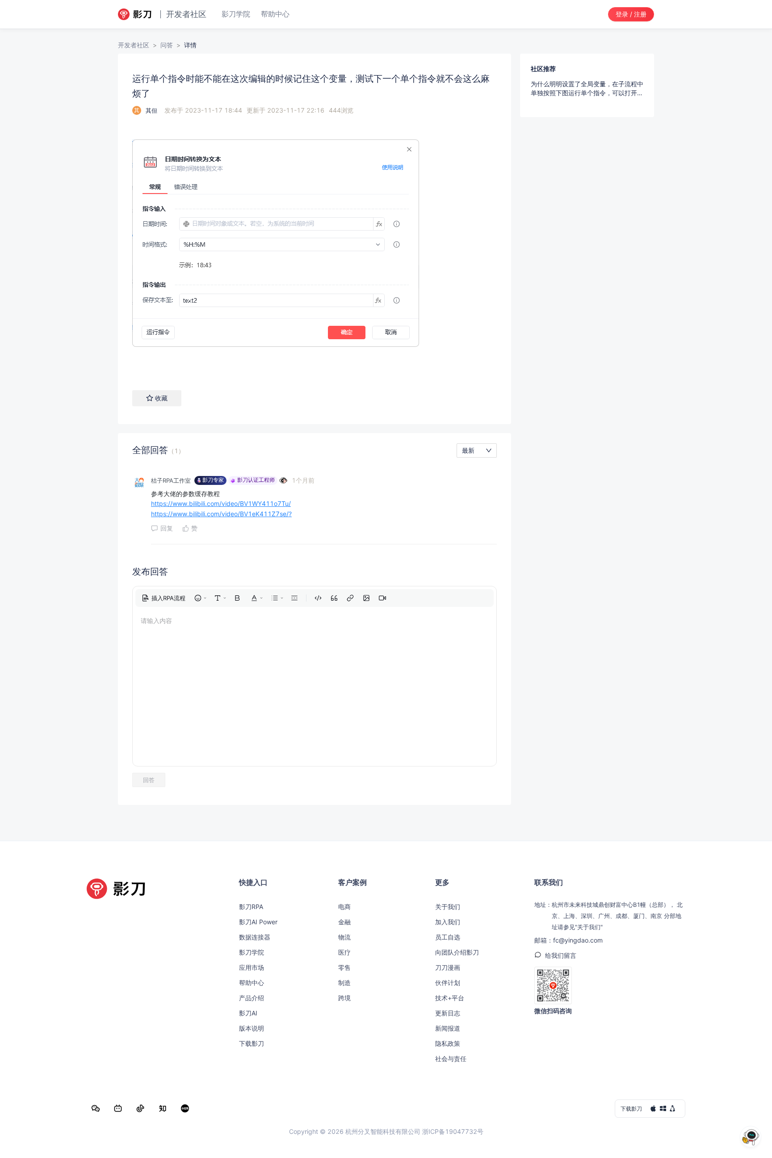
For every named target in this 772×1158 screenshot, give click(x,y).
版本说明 (251, 1028)
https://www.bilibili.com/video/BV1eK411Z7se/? (221, 514)
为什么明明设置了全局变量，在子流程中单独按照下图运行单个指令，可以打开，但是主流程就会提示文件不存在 (587, 88)
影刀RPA (251, 906)
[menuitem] (163, 598)
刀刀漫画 (447, 967)
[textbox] (314, 247)
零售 (344, 967)
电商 (344, 906)
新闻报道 (447, 1028)
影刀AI (248, 1013)
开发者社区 (133, 45)
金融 (344, 922)
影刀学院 (251, 952)
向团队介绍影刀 (457, 952)
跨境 (344, 998)
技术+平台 (449, 998)
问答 (166, 45)
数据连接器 (254, 937)
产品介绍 (251, 998)
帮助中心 (251, 982)
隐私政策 (447, 1043)
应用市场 (251, 967)
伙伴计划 (447, 982)
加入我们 (447, 922)
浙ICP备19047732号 (452, 1131)
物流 (344, 937)
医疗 (344, 952)
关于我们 (447, 906)
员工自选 (447, 937)
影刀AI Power (258, 922)
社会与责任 (450, 1058)
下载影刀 (251, 1043)
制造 (344, 982)
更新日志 (447, 1013)
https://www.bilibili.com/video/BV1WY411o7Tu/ (221, 503)
